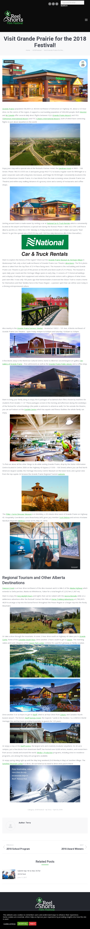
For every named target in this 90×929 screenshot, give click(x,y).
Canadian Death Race (26, 639)
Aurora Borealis (70, 596)
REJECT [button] (32, 924)
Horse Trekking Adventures (62, 599)
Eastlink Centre (30, 409)
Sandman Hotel (65, 168)
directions (70, 263)
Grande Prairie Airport (62, 115)
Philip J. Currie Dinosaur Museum (19, 514)
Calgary (63, 714)
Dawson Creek (8, 588)
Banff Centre (26, 746)
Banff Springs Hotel (33, 718)
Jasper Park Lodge (36, 643)
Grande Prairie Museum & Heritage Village (65, 260)
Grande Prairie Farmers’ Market (30, 328)
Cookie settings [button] (10, 924)
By (48, 810)
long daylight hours (25, 596)
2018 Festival (9, 62)
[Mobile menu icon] (86, 19)
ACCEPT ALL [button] (23, 924)
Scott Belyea (64, 517)
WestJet (83, 112)
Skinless (21, 520)
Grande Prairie (8, 109)
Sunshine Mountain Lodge (12, 763)
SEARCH (64, 6)
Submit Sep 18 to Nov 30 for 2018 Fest (29, 872)
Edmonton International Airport (15, 118)
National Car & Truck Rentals (58, 223)
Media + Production (45, 752)
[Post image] (8, 874)
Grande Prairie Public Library (60, 364)
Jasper (69, 639)
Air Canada (10, 115)
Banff (35, 714)
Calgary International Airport (48, 118)
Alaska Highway (76, 588)
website (61, 474)
